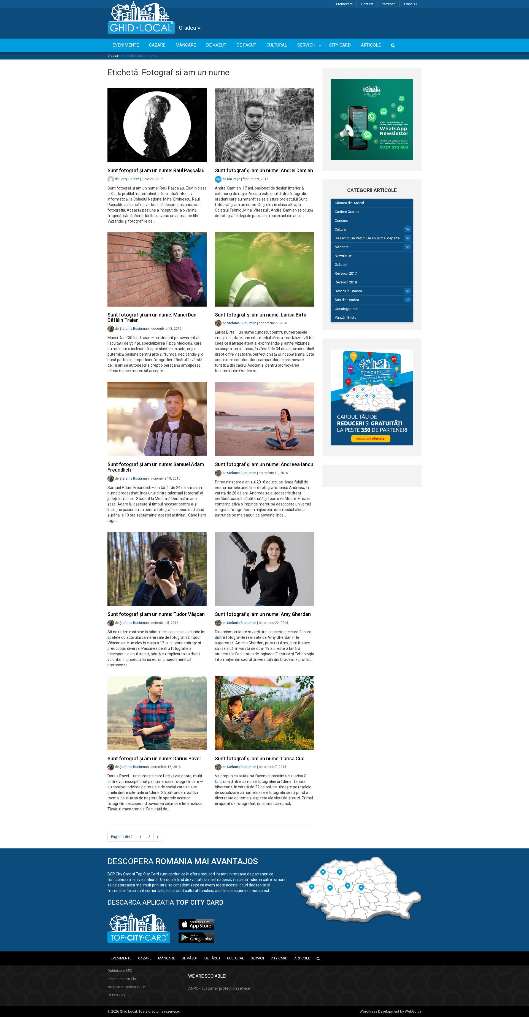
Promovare (344, 4)
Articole (302, 958)
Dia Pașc (233, 179)
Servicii (257, 958)
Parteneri (389, 4)
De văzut (190, 958)
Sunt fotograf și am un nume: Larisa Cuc (259, 758)
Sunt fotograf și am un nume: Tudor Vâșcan (156, 614)
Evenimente (121, 958)
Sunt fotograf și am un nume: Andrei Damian (264, 170)
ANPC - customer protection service (219, 988)
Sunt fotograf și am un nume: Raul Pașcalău (155, 170)
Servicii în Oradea (348, 291)
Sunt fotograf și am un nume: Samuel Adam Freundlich (155, 467)
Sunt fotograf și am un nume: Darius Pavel (154, 758)
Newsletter (343, 256)
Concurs (341, 220)
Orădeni (341, 265)
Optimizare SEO (119, 971)
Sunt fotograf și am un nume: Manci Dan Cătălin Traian (151, 317)
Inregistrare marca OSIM (126, 987)
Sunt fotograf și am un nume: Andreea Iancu (264, 464)
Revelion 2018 (346, 282)
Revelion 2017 (346, 273)
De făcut (212, 958)
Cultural (341, 229)
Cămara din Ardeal (349, 203)
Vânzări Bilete (345, 317)
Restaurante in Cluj (122, 979)
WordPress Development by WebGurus (391, 1011)
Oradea (188, 28)
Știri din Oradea (347, 300)
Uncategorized (346, 309)
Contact (367, 4)
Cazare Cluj (116, 995)
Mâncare (342, 247)
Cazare (145, 958)
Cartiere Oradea (347, 212)
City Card (279, 958)
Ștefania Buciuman (134, 329)
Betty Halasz (129, 179)
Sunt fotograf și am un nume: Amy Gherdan (263, 614)
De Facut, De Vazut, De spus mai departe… (368, 238)
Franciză (410, 4)
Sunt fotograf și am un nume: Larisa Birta (260, 315)
